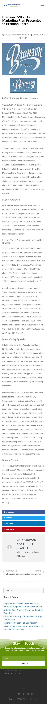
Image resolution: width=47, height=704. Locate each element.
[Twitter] (19, 694)
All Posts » (21, 556)
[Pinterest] (28, 694)
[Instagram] (32, 694)
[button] (42, 4)
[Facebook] (15, 694)
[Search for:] (23, 590)
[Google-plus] (23, 694)
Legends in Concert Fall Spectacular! (20, 623)
